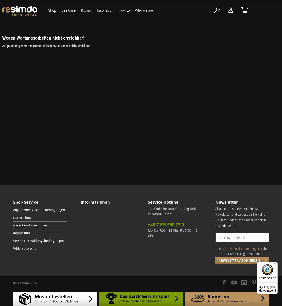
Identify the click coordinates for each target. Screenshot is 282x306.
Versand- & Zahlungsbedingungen (38, 241)
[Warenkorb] (244, 10)
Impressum (21, 233)
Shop (52, 10)
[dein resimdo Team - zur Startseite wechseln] (19, 11)
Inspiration (105, 10)
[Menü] (275, 264)
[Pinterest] (254, 283)
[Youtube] (234, 283)
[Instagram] (244, 283)
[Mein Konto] (231, 10)
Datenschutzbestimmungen (241, 249)
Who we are (144, 10)
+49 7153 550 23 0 (166, 225)
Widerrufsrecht (24, 249)
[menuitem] (40, 210)
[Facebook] (224, 283)
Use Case (68, 10)
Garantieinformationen (30, 225)
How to (124, 10)
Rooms (86, 10)
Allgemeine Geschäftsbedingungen (39, 210)
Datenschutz (22, 218)
